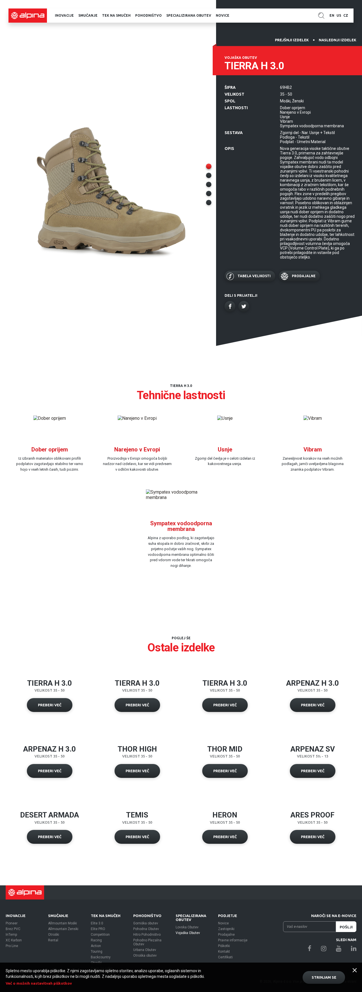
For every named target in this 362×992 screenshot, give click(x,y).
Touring (96, 952)
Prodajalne (226, 935)
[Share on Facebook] (230, 306)
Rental (53, 940)
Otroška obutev (145, 955)
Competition (100, 935)
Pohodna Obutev (146, 929)
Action (96, 946)
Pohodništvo (148, 15)
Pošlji (346, 927)
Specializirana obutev (188, 15)
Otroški (53, 935)
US (339, 15)
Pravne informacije (232, 940)
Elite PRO (98, 929)
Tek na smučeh (116, 15)
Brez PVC (13, 929)
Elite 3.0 (97, 923)
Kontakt (224, 952)
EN (331, 15)
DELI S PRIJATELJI (241, 295)
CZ (345, 15)
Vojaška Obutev (188, 933)
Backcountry (101, 957)
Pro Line (12, 946)
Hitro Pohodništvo (147, 935)
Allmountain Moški (62, 923)
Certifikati (225, 957)
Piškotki (224, 946)
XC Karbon (14, 940)
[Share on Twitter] (243, 306)
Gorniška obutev (145, 923)
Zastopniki (226, 929)
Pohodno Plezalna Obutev (147, 942)
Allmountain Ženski (63, 929)
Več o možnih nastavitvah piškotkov (39, 983)
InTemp (11, 935)
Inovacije (64, 15)
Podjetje (227, 916)
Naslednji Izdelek (337, 40)
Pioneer (12, 923)
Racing (96, 940)
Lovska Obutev (187, 927)
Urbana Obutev (144, 950)
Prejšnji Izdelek (292, 40)
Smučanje (88, 15)
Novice (222, 15)
